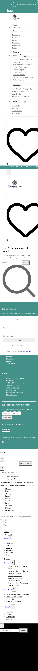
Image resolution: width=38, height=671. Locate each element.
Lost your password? (19, 345)
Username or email (14, 320)
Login (19, 340)
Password (10, 328)
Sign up (28, 351)
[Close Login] (2, 468)
